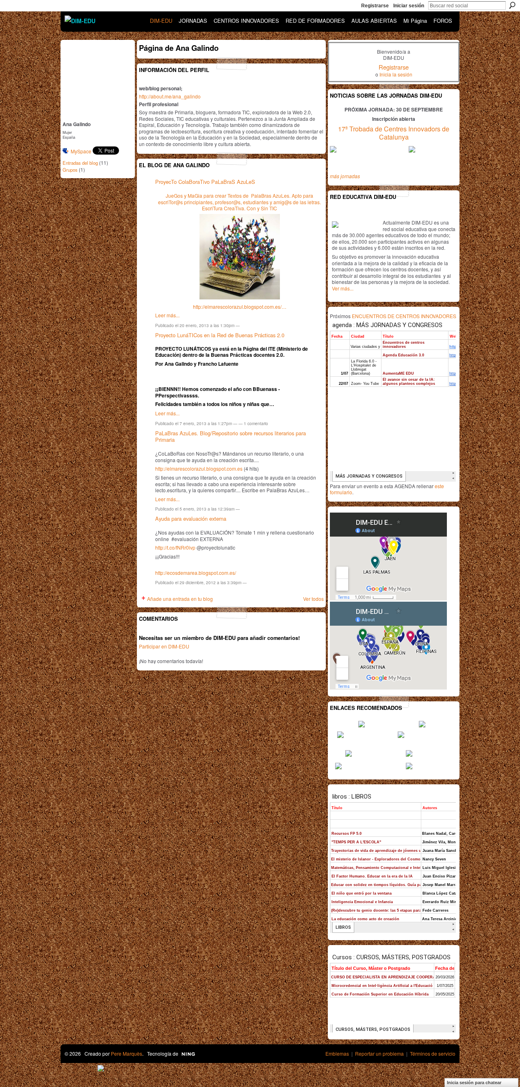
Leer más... (167, 315)
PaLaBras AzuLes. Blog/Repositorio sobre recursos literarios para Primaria (230, 436)
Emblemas (337, 1053)
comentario (256, 423)
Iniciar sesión (408, 6)
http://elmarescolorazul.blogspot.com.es (199, 468)
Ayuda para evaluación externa (190, 518)
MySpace (81, 151)
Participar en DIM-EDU (164, 646)
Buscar (512, 5)
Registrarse (375, 6)
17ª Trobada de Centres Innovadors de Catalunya (393, 133)
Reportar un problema (379, 1053)
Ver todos (313, 598)
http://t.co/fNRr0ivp (175, 547)
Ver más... (342, 288)
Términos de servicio (432, 1053)
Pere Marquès (126, 1053)
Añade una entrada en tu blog (180, 598)
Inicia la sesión (395, 74)
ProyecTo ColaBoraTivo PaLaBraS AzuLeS (205, 182)
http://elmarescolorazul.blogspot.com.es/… (239, 306)
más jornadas (345, 175)
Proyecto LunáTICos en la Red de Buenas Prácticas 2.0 (219, 335)
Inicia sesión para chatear (474, 1082)
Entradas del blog (80, 162)
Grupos (70, 169)
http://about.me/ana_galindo (170, 96)
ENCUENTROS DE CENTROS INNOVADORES (404, 315)
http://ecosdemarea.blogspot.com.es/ (195, 572)
